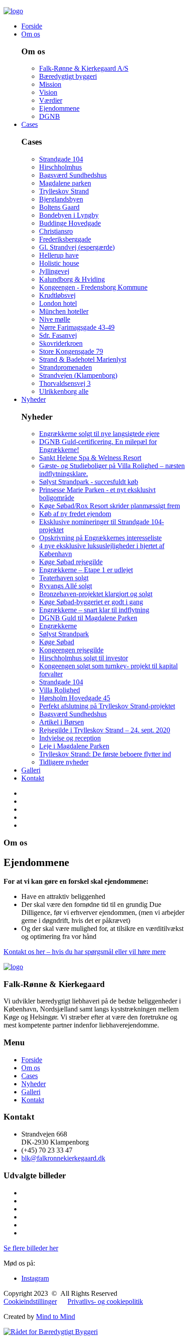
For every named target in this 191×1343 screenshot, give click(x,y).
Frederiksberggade (65, 239)
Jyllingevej (54, 271)
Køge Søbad (56, 642)
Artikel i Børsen (61, 722)
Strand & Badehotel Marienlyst (82, 359)
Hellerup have (59, 255)
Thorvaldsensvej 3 (65, 383)
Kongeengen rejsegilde (71, 650)
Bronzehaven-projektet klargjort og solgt (95, 594)
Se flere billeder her (31, 1248)
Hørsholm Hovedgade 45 (74, 698)
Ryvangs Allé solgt (65, 586)
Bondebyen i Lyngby (69, 215)
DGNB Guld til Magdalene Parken (88, 618)
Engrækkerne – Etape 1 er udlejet (86, 570)
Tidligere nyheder (63, 762)
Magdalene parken (65, 183)
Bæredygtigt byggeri (68, 76)
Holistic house (59, 263)
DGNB (49, 116)
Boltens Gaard (59, 207)
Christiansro (56, 231)
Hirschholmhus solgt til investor (83, 658)
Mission (50, 84)
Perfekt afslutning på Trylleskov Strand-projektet (107, 706)
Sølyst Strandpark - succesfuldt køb (88, 481)
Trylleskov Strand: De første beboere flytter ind (105, 754)
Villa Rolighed (59, 690)
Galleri (30, 770)
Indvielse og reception (70, 738)
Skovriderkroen (61, 343)
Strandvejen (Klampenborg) (78, 375)
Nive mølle (54, 319)
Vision (48, 92)
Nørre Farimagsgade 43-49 (77, 327)
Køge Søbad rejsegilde (71, 562)
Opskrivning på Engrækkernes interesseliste (100, 538)
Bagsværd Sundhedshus (73, 175)
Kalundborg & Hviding (72, 279)
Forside (31, 26)
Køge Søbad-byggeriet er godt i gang (91, 602)
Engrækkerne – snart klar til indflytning (94, 610)
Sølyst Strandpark (64, 634)
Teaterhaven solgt (63, 578)
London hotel (58, 303)
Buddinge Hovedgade (70, 223)
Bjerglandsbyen (61, 199)
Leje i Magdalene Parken (74, 746)
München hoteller (63, 311)
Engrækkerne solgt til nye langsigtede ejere (99, 433)
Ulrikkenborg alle (63, 391)
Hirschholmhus (60, 167)
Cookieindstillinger (30, 1301)
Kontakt (32, 778)
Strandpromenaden (65, 367)
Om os (30, 34)
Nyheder (33, 399)
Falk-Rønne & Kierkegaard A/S (83, 68)
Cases (29, 124)
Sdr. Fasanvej (58, 335)
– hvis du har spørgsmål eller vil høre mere (85, 951)
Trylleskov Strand (64, 191)
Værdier (50, 100)
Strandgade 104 (61, 159)
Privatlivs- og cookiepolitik (105, 1301)
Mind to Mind (55, 1316)
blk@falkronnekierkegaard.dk (63, 1158)
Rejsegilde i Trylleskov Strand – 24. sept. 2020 (104, 730)
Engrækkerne (58, 626)
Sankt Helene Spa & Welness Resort (90, 457)
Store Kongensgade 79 (71, 351)
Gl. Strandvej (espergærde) (77, 247)
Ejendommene (59, 108)
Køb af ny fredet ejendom (75, 514)
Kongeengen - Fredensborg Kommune (93, 287)
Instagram (35, 1278)
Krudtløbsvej (57, 295)
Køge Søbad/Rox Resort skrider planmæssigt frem (109, 506)
